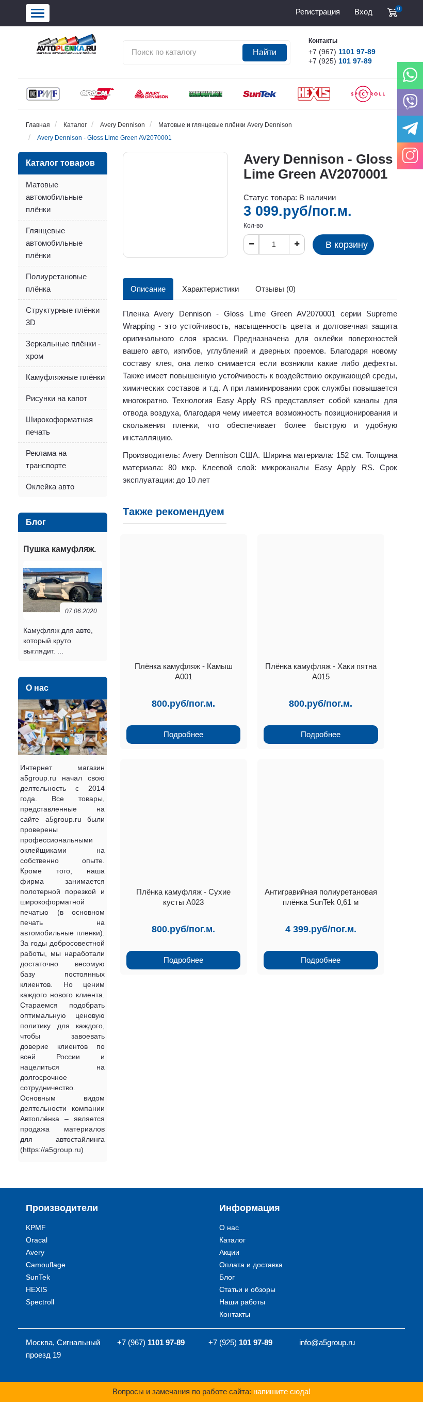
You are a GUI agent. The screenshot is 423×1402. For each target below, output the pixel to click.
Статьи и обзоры (247, 1289)
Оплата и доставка (251, 1265)
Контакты (234, 1314)
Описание (148, 288)
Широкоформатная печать (59, 425)
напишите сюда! (282, 1391)
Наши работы (242, 1302)
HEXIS (36, 1289)
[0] (392, 12)
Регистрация (318, 11)
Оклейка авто (50, 486)
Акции (229, 1252)
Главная (38, 125)
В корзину (347, 245)
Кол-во (253, 225)
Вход (363, 11)
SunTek (38, 1277)
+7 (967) (342, 51)
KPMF (36, 1227)
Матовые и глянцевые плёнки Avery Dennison (225, 125)
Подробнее (183, 734)
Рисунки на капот (56, 398)
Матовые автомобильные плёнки (54, 197)
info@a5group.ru (327, 1342)
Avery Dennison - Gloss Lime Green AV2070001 (104, 137)
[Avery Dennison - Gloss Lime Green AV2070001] (175, 204)
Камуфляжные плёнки (65, 377)
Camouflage (46, 1265)
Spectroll (40, 1302)
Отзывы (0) (275, 288)
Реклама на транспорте (46, 459)
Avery (35, 1252)
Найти (264, 52)
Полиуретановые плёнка (56, 282)
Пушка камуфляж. (59, 549)
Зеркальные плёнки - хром (63, 349)
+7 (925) (340, 61)
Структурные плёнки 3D (63, 316)
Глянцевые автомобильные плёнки (54, 243)
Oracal (36, 1240)
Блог (227, 1277)
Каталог (75, 125)
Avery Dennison (122, 125)
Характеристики (210, 288)
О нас (229, 1227)
